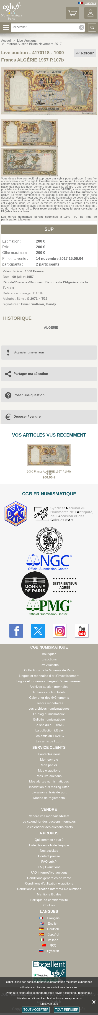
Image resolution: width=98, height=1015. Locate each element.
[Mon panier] (72, 18)
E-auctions (49, 659)
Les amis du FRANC (49, 736)
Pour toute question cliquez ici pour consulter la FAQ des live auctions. (49, 210)
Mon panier (49, 765)
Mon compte (49, 759)
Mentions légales (49, 894)
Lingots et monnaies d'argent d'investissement (49, 681)
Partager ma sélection (30, 374)
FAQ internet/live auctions (49, 872)
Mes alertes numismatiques (49, 781)
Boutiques (49, 654)
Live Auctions (49, 665)
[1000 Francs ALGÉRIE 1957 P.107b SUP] (49, 113)
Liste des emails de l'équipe (49, 845)
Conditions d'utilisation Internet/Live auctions (49, 889)
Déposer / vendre (27, 416)
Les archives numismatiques (49, 708)
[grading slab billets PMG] (49, 608)
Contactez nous (49, 754)
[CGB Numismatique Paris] (11, 20)
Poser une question (28, 395)
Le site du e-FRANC (49, 725)
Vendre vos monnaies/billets (49, 816)
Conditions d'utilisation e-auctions (49, 883)
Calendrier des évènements (49, 697)
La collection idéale (49, 730)
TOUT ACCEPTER (35, 1009)
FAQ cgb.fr (49, 861)
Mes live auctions (49, 776)
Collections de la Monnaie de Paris (49, 670)
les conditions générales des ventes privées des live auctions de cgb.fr (49, 194)
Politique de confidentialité (49, 900)
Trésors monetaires (49, 703)
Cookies (49, 905)
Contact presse (49, 856)
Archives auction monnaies (49, 686)
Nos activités (49, 850)
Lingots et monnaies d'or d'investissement (49, 676)
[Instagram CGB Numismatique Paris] (60, 631)
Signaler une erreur (28, 352)
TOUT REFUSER (66, 1009)
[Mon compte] (90, 18)
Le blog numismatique (49, 714)
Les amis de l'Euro (49, 741)
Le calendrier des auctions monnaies (49, 821)
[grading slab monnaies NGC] (49, 562)
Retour (87, 53)
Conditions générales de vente (49, 878)
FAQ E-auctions (49, 867)
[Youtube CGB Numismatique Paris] (82, 631)
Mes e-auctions (49, 770)
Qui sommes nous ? (49, 839)
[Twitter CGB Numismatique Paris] (38, 631)
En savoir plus (49, 1003)
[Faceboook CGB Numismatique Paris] (16, 631)
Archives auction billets (49, 692)
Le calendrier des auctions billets (49, 827)
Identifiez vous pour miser (56, 181)
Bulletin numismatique (49, 719)
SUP (49, 229)
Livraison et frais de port (49, 792)
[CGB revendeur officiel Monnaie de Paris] (49, 585)
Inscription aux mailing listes (49, 787)
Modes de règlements (49, 798)
